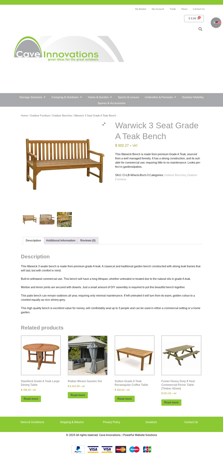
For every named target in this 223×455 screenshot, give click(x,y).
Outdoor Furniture (40, 115)
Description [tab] (33, 240)
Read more (31, 398)
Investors (151, 422)
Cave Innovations (109, 435)
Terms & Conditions (32, 422)
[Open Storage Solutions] (44, 97)
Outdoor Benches (62, 115)
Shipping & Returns (72, 422)
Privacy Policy (111, 422)
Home (24, 115)
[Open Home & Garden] (111, 97)
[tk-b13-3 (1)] (64, 219)
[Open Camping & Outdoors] (81, 97)
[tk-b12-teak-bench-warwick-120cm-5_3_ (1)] (47, 219)
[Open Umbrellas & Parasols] (175, 97)
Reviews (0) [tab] (87, 240)
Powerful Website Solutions (140, 435)
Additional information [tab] (60, 240)
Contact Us (191, 422)
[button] (200, 29)
